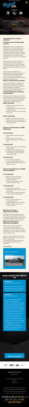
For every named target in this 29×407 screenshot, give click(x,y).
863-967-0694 (16, 236)
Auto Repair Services (14, 374)
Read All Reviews (14, 356)
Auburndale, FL (9, 281)
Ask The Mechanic (7, 246)
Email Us (14, 380)
